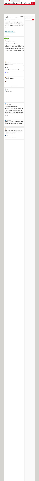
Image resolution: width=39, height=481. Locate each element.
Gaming (21, 3)
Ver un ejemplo (32, 18)
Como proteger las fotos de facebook (9, 33)
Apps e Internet (13, 3)
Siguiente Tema (21, 16)
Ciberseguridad (25, 3)
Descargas (29, 3)
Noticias (26, 18)
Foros (32, 3)
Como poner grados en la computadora (9, 31)
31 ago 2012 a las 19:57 (9, 120)
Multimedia (17, 3)
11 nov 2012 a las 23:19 (9, 77)
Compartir (7, 27)
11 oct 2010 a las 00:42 (9, 104)
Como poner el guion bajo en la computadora (10, 32)
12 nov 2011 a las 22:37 (9, 62)
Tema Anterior (6, 16)
